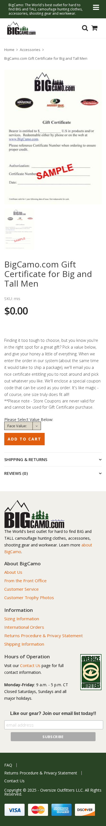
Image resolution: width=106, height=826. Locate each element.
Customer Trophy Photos (29, 597)
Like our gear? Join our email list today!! (53, 713)
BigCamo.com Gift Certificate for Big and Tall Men (45, 58)
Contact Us (30, 665)
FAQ (8, 765)
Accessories (30, 49)
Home (9, 49)
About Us (13, 572)
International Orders (24, 627)
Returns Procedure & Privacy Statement (43, 635)
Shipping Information (24, 644)
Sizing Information (21, 618)
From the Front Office (25, 580)
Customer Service (21, 589)
